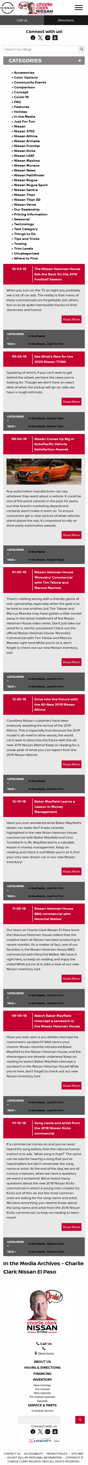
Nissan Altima (25, 136)
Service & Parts (42, 1405)
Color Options (26, 77)
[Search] (82, 49)
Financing (42, 1374)
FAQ (17, 102)
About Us (42, 1362)
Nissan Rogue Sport (31, 185)
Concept (21, 92)
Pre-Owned (42, 1389)
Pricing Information (30, 214)
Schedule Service (42, 1410)
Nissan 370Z (24, 131)
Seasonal (22, 219)
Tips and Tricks (26, 238)
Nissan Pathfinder (29, 175)
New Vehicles (42, 1385)
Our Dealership (27, 209)
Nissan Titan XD (27, 199)
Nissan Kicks (24, 150)
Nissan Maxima (27, 160)
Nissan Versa (25, 204)
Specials (42, 1401)
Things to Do (25, 234)
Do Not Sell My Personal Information (34, 1457)
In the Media (24, 116)
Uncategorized (26, 253)
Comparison (24, 87)
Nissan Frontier (27, 146)
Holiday (20, 111)
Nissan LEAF (24, 155)
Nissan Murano (27, 165)
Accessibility (34, 1453)
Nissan (20, 126)
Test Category (26, 229)
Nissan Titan (24, 194)
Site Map (77, 1453)
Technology (24, 224)
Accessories (24, 72)
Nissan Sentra (26, 190)
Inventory (42, 1380)
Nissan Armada (27, 141)
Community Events (30, 82)
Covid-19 (21, 97)
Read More (71, 319)
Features (21, 106)
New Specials (42, 1393)
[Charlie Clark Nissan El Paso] (27, 7)
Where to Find (26, 258)
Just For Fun (24, 121)
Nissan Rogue (25, 180)
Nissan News (25, 170)
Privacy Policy (57, 1453)
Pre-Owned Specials (42, 1397)
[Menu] (79, 8)
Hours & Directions (42, 1367)
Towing (20, 243)
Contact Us (12, 1453)
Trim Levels (23, 248)
